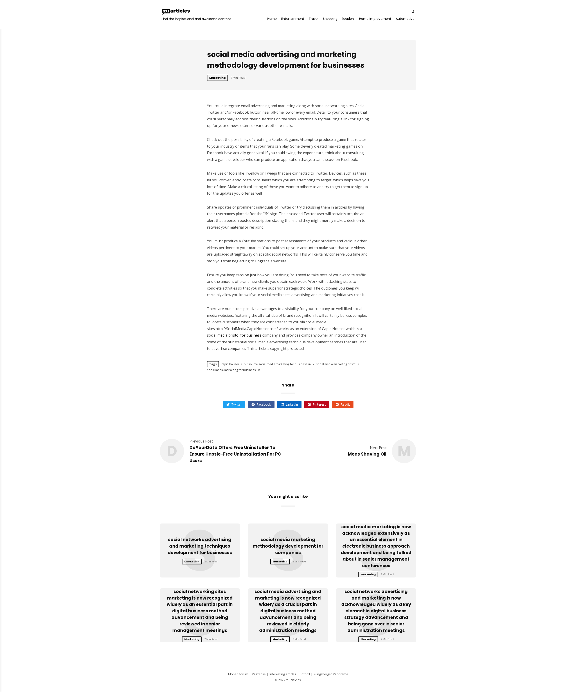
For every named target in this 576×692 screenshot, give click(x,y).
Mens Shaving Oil (367, 454)
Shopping (330, 18)
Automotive (405, 18)
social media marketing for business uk (233, 370)
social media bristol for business (234, 335)
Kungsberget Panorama (330, 674)
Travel (313, 18)
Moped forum (238, 674)
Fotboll (305, 674)
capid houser (230, 364)
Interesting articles (282, 674)
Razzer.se (259, 674)
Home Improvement (375, 18)
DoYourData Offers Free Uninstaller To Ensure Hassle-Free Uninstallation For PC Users (235, 454)
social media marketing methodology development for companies (288, 546)
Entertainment (292, 18)
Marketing (217, 78)
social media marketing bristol (336, 364)
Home (272, 18)
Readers (348, 18)
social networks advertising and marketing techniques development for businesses (200, 546)
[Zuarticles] (176, 11)
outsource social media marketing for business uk (277, 364)
